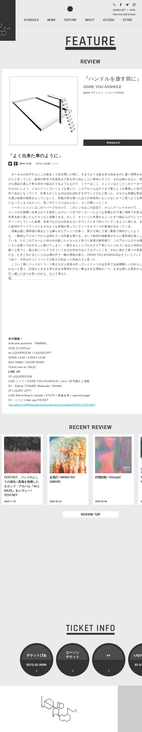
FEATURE (70, 20)
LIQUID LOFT (119, 10)
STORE (127, 20)
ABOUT (89, 20)
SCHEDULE (31, 20)
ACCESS (108, 20)
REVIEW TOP (90, 514)
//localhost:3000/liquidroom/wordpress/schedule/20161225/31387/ (52, 404)
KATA (132, 10)
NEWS (51, 20)
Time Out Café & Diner (124, 14)
